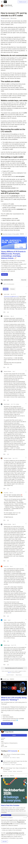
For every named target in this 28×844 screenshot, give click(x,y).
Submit (5, 289)
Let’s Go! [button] (4, 841)
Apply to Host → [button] (6, 815)
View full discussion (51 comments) (14, 668)
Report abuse (19, 674)
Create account (22, 1)
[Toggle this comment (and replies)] (2, 296)
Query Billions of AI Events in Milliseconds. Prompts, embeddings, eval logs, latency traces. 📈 (13, 254)
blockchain (14, 18)
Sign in (9, 672)
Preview (12, 289)
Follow (14, 735)
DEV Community (12, 751)
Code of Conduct (10, 674)
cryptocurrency (5, 18)
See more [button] (4, 274)
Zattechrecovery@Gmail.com (11, 296)
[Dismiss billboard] (26, 817)
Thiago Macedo (8, 5)
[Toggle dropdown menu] (26, 234)
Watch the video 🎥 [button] (7, 723)
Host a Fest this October (10, 805)
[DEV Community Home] (5, 2)
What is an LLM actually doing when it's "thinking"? (14, 698)
